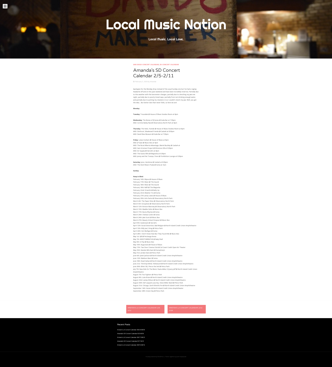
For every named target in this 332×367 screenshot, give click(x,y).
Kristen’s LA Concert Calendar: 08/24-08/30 (131, 330)
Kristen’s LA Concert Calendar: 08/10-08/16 (131, 345)
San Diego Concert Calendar (146, 64)
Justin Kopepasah (181, 356)
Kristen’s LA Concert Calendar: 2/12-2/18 (186, 309)
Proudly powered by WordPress (155, 356)
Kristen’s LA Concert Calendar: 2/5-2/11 (144, 309)
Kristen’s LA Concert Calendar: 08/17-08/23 (131, 337)
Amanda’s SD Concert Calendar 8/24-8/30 (130, 333)
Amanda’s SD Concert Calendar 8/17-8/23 (130, 341)
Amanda (153, 82)
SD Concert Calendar (169, 64)
